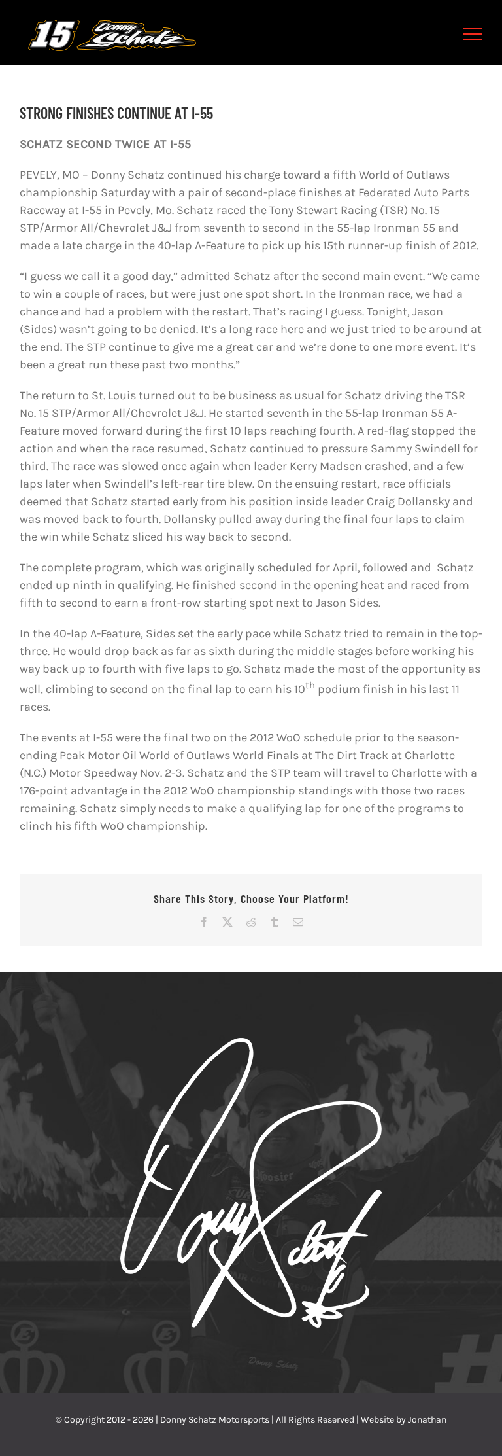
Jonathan (427, 1419)
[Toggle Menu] (472, 34)
